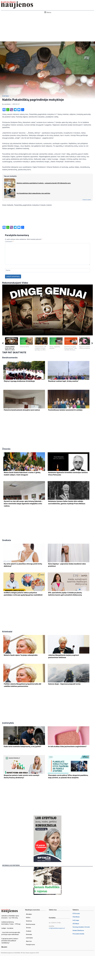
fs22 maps (76, 920)
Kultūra (28, 917)
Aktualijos (29, 914)
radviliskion (7, 104)
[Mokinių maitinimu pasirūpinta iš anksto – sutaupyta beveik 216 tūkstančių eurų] (9, 183)
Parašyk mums (30, 944)
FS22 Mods (76, 917)
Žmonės (6, 449)
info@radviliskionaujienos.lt (57, 928)
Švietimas (5, 96)
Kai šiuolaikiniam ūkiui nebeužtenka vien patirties (33, 193)
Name (8, 270)
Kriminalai (7, 631)
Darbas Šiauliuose (78, 930)
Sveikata (6, 540)
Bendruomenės (10, 357)
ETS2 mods (76, 913)
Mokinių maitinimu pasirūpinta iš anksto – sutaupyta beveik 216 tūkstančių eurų (44, 183)
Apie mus (29, 941)
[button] (47, 12)
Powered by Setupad (87, 199)
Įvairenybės (8, 723)
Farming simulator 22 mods (81, 927)
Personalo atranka (78, 934)
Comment (9, 241)
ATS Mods (76, 923)
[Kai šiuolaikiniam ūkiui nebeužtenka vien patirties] (9, 193)
